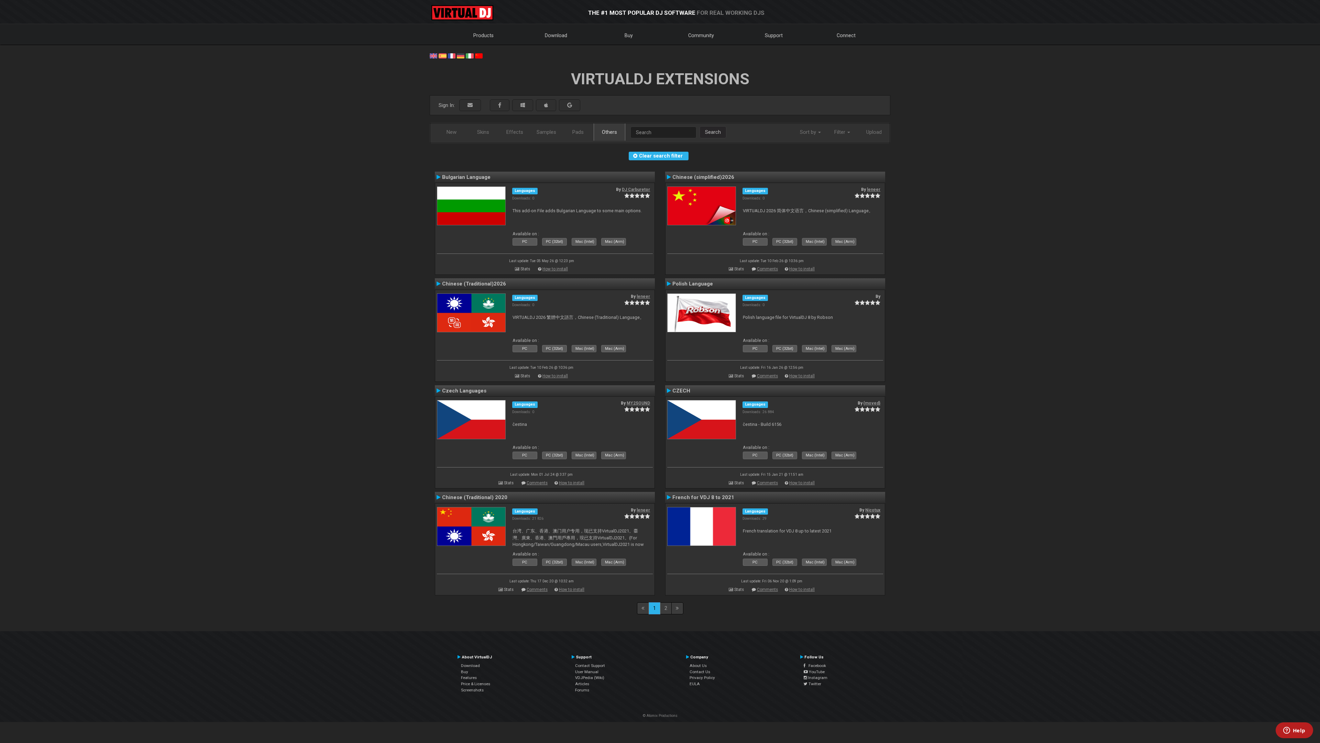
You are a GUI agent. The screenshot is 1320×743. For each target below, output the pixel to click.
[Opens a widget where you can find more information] (1294, 731)
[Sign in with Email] (470, 105)
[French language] (451, 55)
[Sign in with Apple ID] (546, 105)
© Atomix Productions (660, 715)
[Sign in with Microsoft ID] (522, 105)
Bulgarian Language (466, 177)
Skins (483, 132)
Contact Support (590, 665)
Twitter (814, 683)
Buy (629, 35)
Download (556, 35)
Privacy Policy (702, 677)
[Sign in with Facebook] (499, 105)
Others (609, 132)
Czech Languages (464, 391)
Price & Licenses (475, 683)
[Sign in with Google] (569, 105)
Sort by (808, 132)
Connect (846, 35)
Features (469, 677)
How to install (555, 269)
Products (483, 35)
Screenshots (472, 690)
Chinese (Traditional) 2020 (474, 497)
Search (713, 132)
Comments (767, 269)
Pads (578, 132)
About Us (698, 665)
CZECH (681, 391)
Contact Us (700, 671)
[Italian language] (469, 55)
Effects (514, 132)
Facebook (815, 665)
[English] (433, 55)
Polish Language (692, 284)
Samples (546, 132)
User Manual (586, 671)
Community (701, 35)
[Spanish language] (442, 55)
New (451, 132)
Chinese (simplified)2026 (703, 177)
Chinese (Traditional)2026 (474, 284)
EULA (695, 683)
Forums (582, 690)
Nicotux (872, 510)
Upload (874, 132)
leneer (873, 189)
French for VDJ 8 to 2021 (703, 497)
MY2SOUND (638, 403)
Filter (840, 132)
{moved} (872, 403)
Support (774, 35)
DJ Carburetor (636, 189)
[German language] (460, 55)
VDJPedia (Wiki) (589, 677)
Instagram (817, 677)
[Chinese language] (479, 55)
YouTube (816, 671)
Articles (582, 683)
